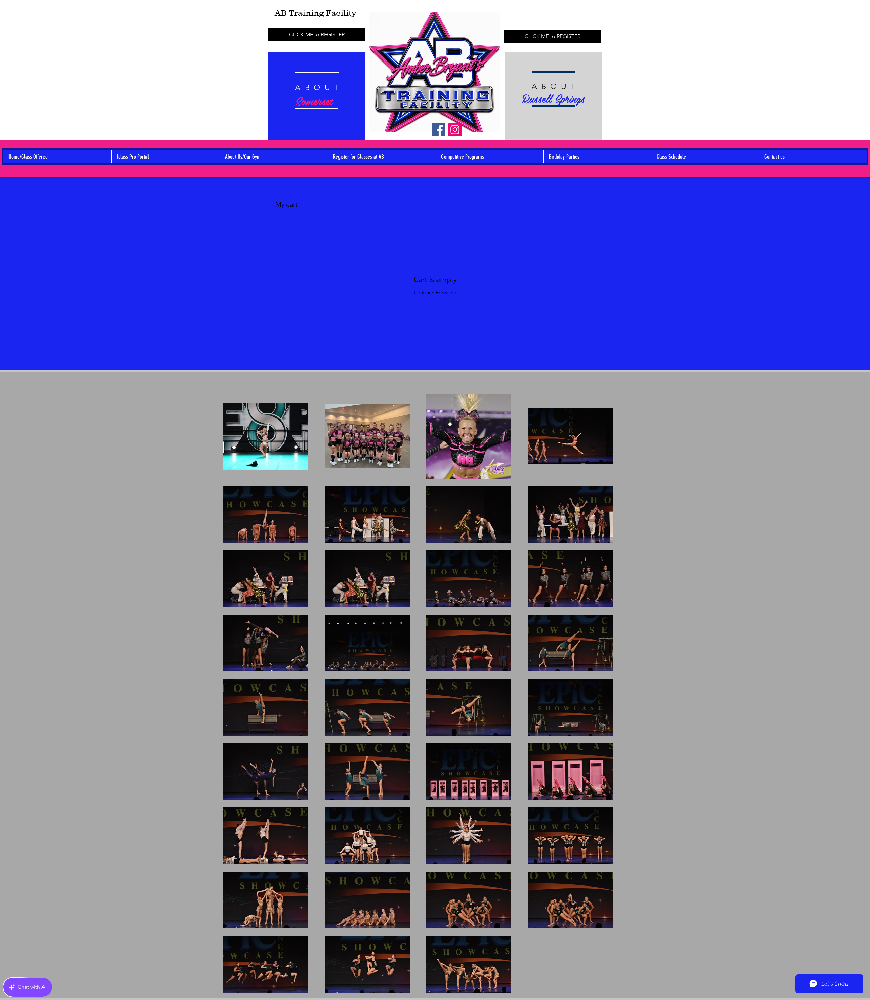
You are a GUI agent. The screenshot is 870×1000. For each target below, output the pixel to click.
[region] (316, 100)
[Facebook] (438, 129)
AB (282, 12)
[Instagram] (455, 129)
